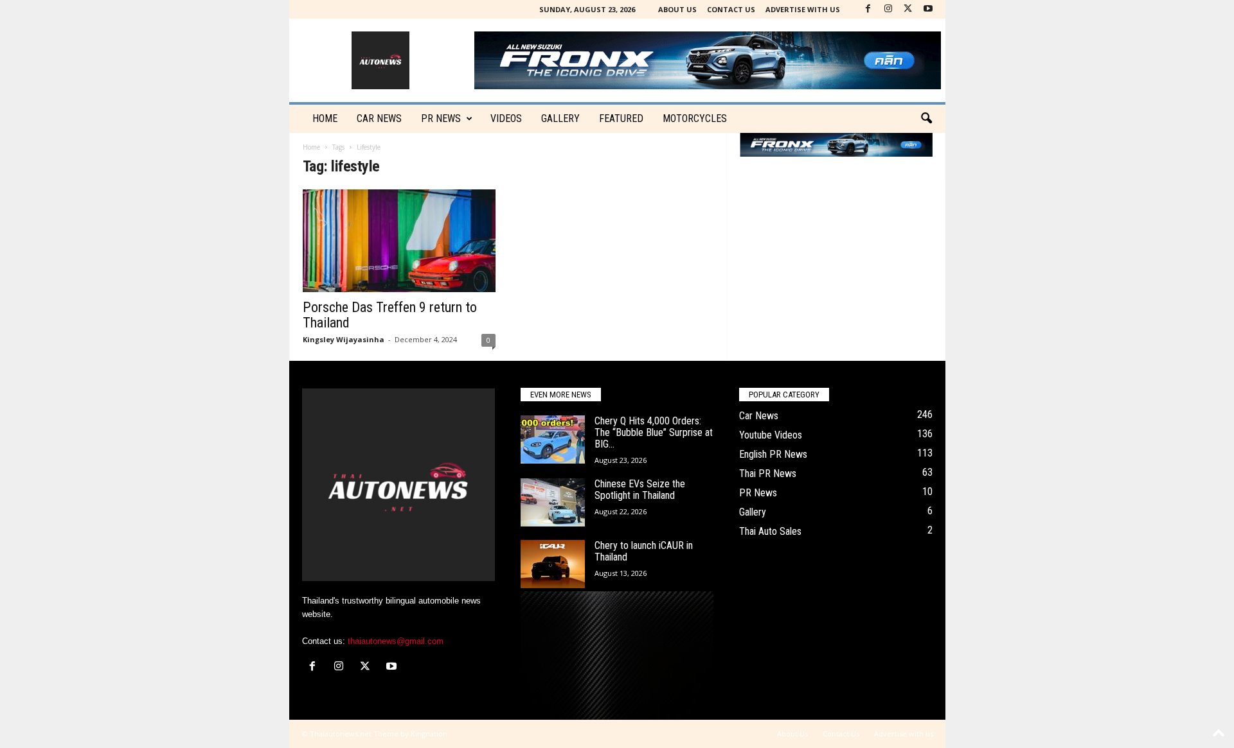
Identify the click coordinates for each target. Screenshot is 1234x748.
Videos (506, 118)
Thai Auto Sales (770, 531)
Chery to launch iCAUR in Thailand (644, 551)
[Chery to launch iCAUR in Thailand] (553, 564)
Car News (758, 416)
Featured (621, 118)
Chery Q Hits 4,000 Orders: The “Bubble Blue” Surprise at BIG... (654, 432)
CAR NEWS (379, 118)
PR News (441, 118)
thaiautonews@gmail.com (395, 641)
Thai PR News (767, 473)
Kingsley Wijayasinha (343, 339)
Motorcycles (695, 118)
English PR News (773, 454)
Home (324, 118)
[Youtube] (928, 9)
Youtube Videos (770, 435)
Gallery (560, 118)
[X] (908, 9)
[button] (926, 119)
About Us (677, 9)
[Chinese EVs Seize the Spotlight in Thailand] (553, 502)
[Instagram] (888, 9)
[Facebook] (868, 9)
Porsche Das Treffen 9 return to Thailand (390, 315)
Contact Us (731, 9)
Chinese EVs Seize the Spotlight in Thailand (640, 489)
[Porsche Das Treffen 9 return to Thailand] (399, 240)
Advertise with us (802, 9)
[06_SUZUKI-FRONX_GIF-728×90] (836, 145)
